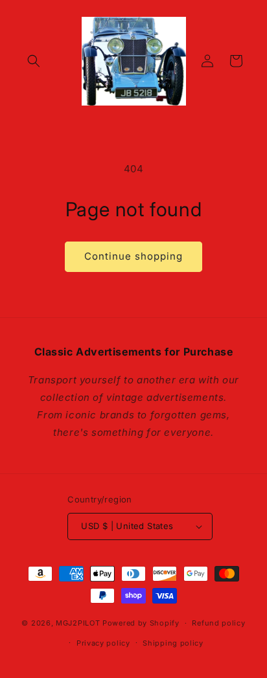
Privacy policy (103, 643)
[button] (33, 61)
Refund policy (218, 622)
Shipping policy (173, 643)
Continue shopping (133, 256)
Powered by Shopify (141, 622)
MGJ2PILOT (78, 622)
